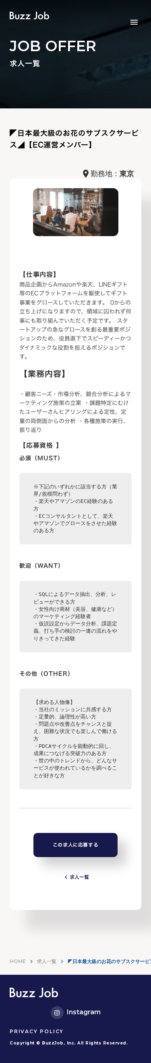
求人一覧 (46, 961)
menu (134, 22)
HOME (18, 961)
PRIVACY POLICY (37, 1031)
